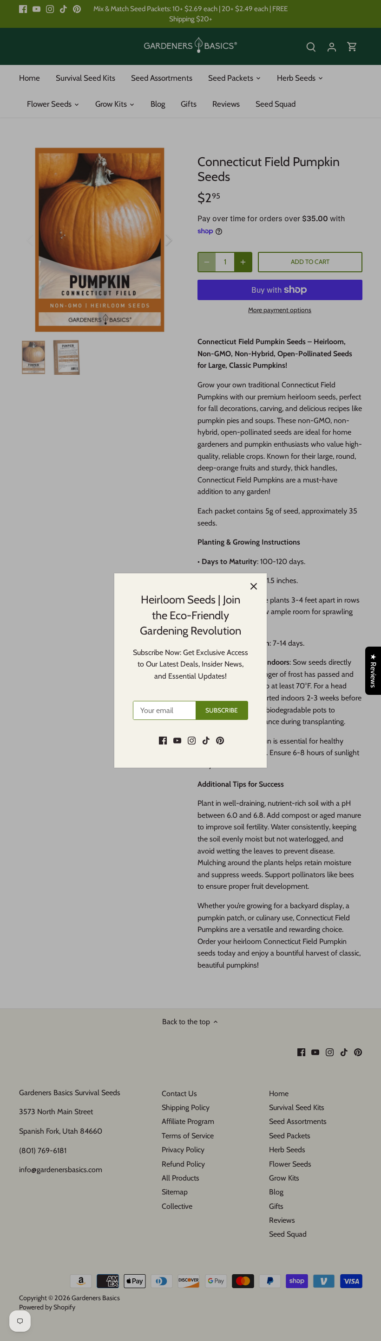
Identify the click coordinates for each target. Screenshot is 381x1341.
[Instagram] (192, 740)
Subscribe (221, 710)
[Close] (253, 586)
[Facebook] (163, 740)
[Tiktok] (206, 740)
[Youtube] (177, 740)
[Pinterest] (220, 740)
